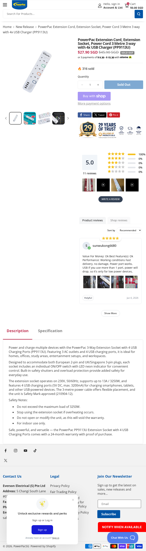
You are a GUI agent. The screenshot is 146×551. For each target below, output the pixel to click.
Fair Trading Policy (63, 492)
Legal (54, 476)
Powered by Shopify (43, 546)
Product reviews (92, 220)
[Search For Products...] (139, 14)
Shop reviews (118, 220)
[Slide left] (6, 118)
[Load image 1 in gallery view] (15, 118)
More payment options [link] (94, 103)
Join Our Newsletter (115, 476)
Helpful (88, 297)
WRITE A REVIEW (111, 199)
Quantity (83, 76)
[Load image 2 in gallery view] (30, 118)
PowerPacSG (21, 546)
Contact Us (12, 476)
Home (7, 27)
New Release (25, 27)
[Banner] (110, 130)
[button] (7, 5)
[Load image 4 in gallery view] (58, 118)
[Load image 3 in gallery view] (44, 118)
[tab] (17, 334)
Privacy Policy (60, 486)
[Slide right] (68, 118)
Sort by (111, 230)
